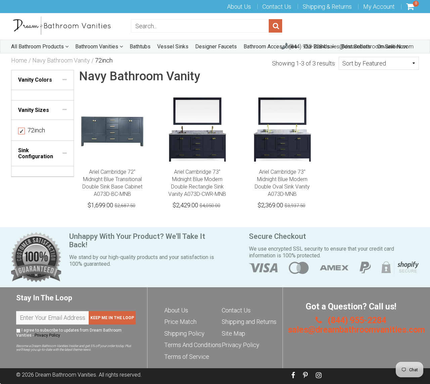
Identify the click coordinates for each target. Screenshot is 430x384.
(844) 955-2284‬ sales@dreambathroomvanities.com (351, 46)
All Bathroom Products (38, 46)
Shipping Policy (184, 333)
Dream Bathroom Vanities (65, 375)
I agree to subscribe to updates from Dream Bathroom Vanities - (69, 333)
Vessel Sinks (172, 46)
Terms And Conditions (192, 344)
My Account (379, 6)
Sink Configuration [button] (35, 153)
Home (19, 60)
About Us (239, 6)
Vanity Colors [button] (35, 80)
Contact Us (276, 6)
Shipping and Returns (249, 321)
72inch (32, 130)
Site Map (233, 333)
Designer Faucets (216, 46)
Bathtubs (140, 46)
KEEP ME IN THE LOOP (112, 317)
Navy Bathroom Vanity (61, 60)
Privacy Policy (47, 335)
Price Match (180, 321)
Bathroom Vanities (97, 46)
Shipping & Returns (327, 6)
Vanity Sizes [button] (33, 110)
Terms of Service (186, 356)
